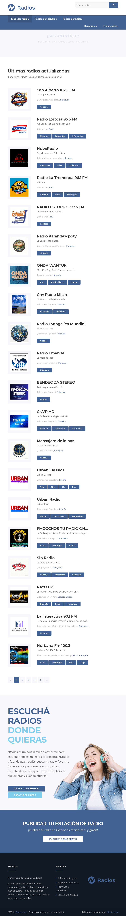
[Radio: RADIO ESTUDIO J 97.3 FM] (19, 216)
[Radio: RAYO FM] (19, 596)
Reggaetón (77, 516)
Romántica (59, 574)
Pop (43, 282)
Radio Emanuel (51, 353)
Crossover (45, 165)
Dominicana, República (89, 626)
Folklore (44, 224)
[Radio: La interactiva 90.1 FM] (19, 625)
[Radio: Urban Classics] (19, 479)
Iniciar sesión (110, 26)
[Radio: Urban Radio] (19, 508)
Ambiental (60, 428)
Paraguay (64, 99)
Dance (74, 282)
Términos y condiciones (62, 888)
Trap (83, 662)
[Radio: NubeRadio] (19, 158)
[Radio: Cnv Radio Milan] (19, 304)
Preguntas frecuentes (68, 882)
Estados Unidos (65, 596)
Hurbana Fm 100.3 (53, 646)
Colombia (67, 158)
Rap (72, 662)
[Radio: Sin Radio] (19, 567)
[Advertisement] (106, 114)
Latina (72, 545)
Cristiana (44, 370)
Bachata (44, 604)
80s (54, 487)
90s (64, 487)
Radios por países (73, 19)
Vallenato (74, 165)
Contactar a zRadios (68, 894)
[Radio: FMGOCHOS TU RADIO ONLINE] (19, 538)
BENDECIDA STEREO (56, 382)
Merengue (72, 194)
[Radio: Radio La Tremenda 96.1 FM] (19, 187)
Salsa (60, 165)
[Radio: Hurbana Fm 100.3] (19, 655)
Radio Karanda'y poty (57, 236)
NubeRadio (47, 149)
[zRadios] (21, 7)
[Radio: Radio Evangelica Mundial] (19, 333)
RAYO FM (45, 587)
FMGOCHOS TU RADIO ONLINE (63, 529)
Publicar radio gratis (63, 839)
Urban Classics (50, 470)
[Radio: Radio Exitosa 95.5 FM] (19, 128)
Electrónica (59, 516)
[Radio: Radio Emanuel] (19, 362)
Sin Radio (46, 558)
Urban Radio (48, 499)
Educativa (77, 428)
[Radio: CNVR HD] (19, 421)
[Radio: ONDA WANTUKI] (19, 275)
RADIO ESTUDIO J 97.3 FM (60, 207)
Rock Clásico (57, 282)
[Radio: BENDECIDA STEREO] (19, 392)
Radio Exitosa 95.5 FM (57, 119)
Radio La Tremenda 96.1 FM (62, 178)
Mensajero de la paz (55, 441)
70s (43, 487)
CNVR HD (45, 412)
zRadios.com (21, 912)
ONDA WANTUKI (52, 265)
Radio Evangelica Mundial (61, 324)
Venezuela (62, 538)
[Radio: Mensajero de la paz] (19, 450)
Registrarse (90, 26)
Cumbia (44, 194)
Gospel (43, 340)
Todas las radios (20, 19)
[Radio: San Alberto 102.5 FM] (19, 99)
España (57, 275)
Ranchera (60, 311)
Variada (43, 107)
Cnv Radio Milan (52, 295)
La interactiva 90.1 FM (57, 616)
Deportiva (60, 136)
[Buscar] (113, 5)
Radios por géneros (46, 19)
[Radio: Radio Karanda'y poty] (19, 245)
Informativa (77, 136)
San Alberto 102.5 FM (56, 90)
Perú (51, 129)
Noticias (44, 136)
